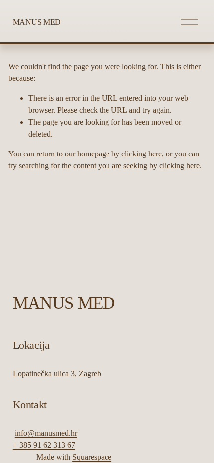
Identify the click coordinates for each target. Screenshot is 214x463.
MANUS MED (37, 22)
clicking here (141, 154)
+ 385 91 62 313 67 (44, 445)
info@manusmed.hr (46, 433)
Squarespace (91, 457)
